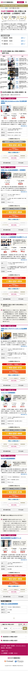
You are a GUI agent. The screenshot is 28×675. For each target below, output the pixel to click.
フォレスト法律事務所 (8, 393)
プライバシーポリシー (21, 645)
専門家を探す (20, 2)
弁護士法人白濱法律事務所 (9, 604)
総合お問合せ (9, 647)
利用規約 (13, 645)
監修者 (8, 645)
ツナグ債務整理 (4, 653)
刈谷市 (9, 601)
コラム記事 (3, 645)
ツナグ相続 (10, 653)
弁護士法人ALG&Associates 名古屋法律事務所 (3, 59)
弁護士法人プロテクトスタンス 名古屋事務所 (3, 73)
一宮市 (17, 65)
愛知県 (6, 8)
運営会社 (3, 647)
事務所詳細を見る (24, 126)
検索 (25, 628)
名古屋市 (17, 60)
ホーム (2, 8)
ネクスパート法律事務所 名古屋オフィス (3, 69)
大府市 (17, 83)
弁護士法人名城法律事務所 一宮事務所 (3, 64)
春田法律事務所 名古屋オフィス (3, 87)
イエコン (16, 653)
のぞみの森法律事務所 (8, 458)
